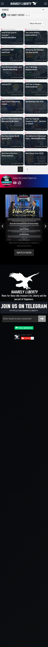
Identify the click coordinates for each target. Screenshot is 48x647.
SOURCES (5, 9)
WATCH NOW (24, 252)
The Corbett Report (15, 15)
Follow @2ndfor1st (25, 328)
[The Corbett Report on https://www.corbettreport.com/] (29, 15)
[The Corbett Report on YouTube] (27, 15)
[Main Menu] (2, 3)
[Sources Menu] (45, 3)
